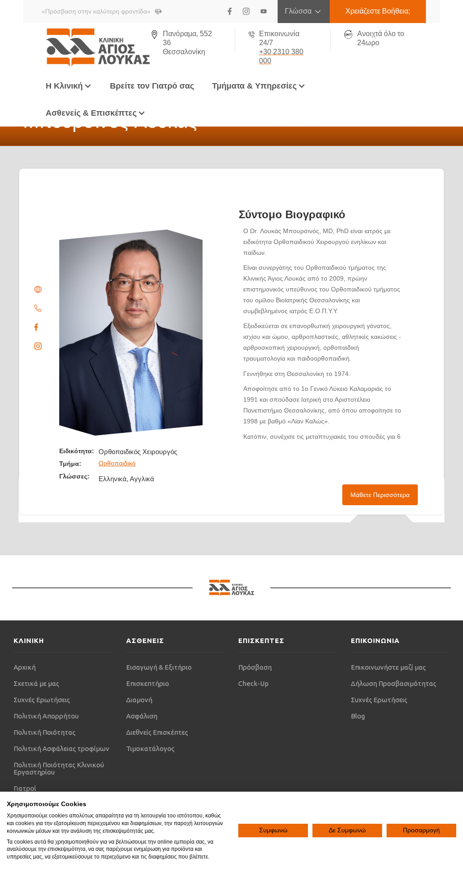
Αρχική (25, 667)
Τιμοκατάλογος (150, 748)
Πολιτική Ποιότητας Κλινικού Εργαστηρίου (59, 768)
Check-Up (253, 683)
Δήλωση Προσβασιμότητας (393, 683)
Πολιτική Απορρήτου (46, 716)
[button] (69, 85)
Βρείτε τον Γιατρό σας (152, 85)
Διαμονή (139, 700)
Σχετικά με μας (36, 683)
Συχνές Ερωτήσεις (42, 700)
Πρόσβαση (255, 667)
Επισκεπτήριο (147, 683)
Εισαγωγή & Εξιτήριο (159, 667)
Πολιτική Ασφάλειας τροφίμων (61, 748)
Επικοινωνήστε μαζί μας (388, 667)
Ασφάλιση (141, 716)
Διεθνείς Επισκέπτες (157, 732)
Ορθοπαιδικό (117, 463)
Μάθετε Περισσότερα (380, 494)
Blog (358, 716)
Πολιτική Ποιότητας (45, 732)
